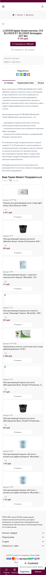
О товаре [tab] (8, 83)
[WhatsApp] (21, 74)
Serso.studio (35, 555)
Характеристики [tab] (25, 83)
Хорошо (38, 572)
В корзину (18, 217)
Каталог (20, 15)
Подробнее (24, 572)
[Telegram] (17, 74)
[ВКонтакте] (24, 74)
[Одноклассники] (28, 74)
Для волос (30, 15)
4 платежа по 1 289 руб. (24, 44)
